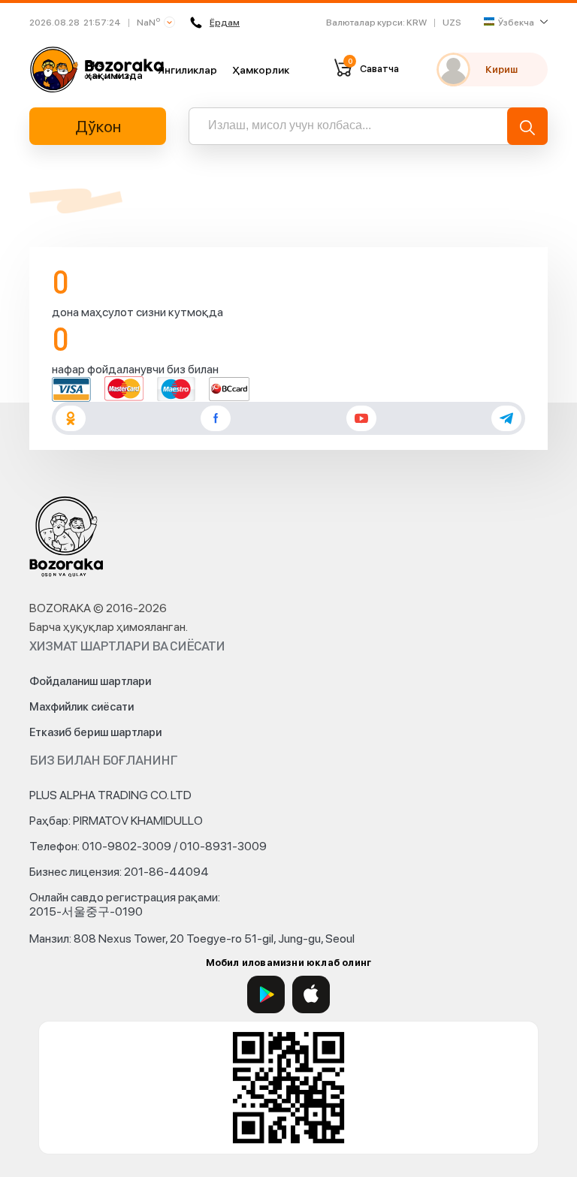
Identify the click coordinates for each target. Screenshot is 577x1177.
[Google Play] (266, 994)
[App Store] (311, 994)
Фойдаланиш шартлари (90, 681)
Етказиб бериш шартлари (95, 732)
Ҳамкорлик (260, 70)
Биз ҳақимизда (114, 69)
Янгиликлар (187, 70)
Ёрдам (225, 22)
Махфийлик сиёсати (81, 707)
